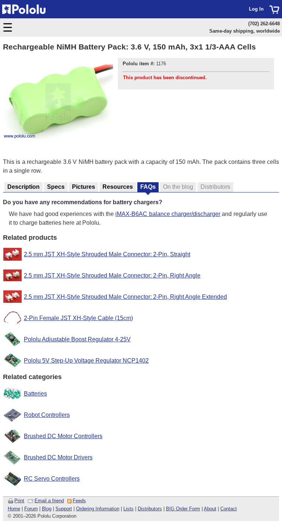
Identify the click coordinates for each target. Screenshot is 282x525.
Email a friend (49, 500)
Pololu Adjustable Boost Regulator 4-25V (77, 339)
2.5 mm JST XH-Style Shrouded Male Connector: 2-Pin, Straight (107, 254)
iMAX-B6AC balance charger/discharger (167, 214)
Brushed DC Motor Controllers (63, 436)
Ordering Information (97, 508)
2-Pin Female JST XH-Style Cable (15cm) (78, 318)
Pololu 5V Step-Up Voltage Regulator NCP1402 (86, 360)
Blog (46, 508)
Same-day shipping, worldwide (244, 31)
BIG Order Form (183, 508)
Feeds (79, 500)
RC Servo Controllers (52, 479)
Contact (228, 508)
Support (63, 508)
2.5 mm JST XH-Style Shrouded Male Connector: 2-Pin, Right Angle (112, 275)
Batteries (35, 393)
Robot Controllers (47, 415)
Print (19, 500)
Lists (128, 508)
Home (14, 508)
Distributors (150, 508)
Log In (256, 9)
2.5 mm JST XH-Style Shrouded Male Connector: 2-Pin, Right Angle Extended (125, 297)
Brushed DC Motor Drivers (58, 457)
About (210, 508)
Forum (31, 508)
